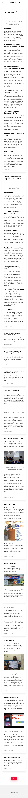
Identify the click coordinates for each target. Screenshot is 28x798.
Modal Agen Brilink (9, 504)
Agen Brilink (15, 2)
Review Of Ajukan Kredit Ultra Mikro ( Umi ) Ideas (12, 334)
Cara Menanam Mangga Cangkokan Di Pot (11, 11)
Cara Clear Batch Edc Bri (11, 697)
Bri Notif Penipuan (9, 640)
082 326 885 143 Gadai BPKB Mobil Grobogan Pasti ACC (12, 352)
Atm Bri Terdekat (9, 607)
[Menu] (3, 2)
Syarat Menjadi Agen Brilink (12, 757)
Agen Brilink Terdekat (10, 563)
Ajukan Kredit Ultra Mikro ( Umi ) (13, 438)
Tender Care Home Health (11, 391)
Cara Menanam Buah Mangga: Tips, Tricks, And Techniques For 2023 (13, 178)
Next (14, 778)
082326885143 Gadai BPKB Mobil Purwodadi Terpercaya (14, 371)
